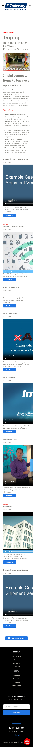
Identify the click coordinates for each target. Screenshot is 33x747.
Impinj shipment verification (15, 159)
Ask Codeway (16, 656)
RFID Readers (9, 377)
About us (16, 660)
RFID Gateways (10, 313)
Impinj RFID (7, 162)
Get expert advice (17, 638)
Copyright (16, 679)
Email (17, 735)
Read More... (9, 215)
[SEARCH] (30, 5)
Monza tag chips (10, 439)
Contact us (16, 663)
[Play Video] (5, 271)
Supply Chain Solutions (13, 226)
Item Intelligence (11, 287)
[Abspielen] (5, 551)
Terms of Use (16, 685)
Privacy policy (16, 682)
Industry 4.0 (8, 506)
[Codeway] (16, 6)
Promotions (16, 666)
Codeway (16, 676)
